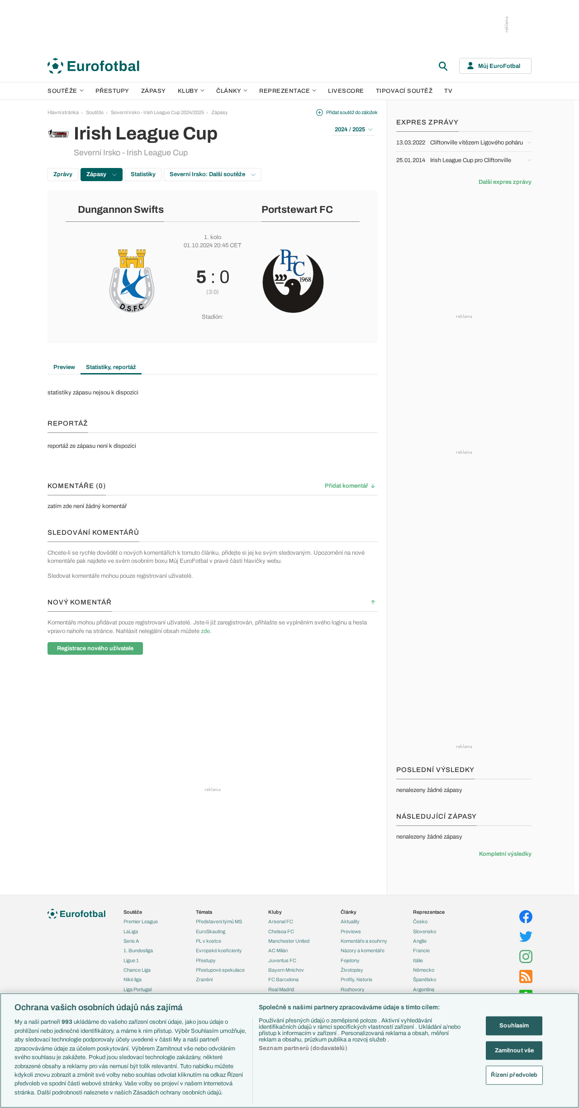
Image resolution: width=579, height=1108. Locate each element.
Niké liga (132, 979)
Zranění (204, 979)
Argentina (423, 989)
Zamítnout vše (514, 1050)
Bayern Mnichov (286, 970)
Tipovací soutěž (404, 91)
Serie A (131, 941)
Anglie (420, 941)
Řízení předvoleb (514, 1075)
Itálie (418, 960)
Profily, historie (356, 979)
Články (348, 912)
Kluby (188, 91)
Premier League (140, 921)
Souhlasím (514, 1025)
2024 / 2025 (350, 129)
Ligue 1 (131, 960)
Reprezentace (284, 91)
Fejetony (350, 960)
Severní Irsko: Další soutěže (208, 174)
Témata (204, 912)
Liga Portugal (137, 989)
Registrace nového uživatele (95, 648)
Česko (420, 921)
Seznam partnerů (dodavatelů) (303, 1048)
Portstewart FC (297, 209)
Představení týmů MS (219, 921)
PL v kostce (208, 941)
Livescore (346, 91)
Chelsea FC (281, 931)
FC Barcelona (283, 979)
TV (448, 91)
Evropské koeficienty (219, 950)
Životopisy (352, 970)
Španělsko (424, 979)
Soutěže (62, 91)
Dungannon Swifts (121, 209)
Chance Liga (137, 970)
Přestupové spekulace (220, 970)
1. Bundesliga (138, 950)
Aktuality (350, 921)
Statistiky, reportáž (111, 367)
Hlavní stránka (63, 112)
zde (205, 631)
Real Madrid (281, 989)
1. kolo (212, 237)
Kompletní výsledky (505, 854)
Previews (351, 931)
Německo (423, 970)
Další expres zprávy (505, 182)
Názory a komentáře (362, 950)
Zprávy (62, 174)
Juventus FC (282, 960)
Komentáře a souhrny (364, 941)
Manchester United (288, 941)
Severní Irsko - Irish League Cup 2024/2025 (157, 112)
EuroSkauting (210, 931)
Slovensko (424, 931)
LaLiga (130, 931)
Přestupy (112, 91)
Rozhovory (353, 989)
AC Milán (278, 950)
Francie (421, 950)
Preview (64, 367)
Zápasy (153, 91)
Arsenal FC (280, 921)
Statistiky (143, 174)
